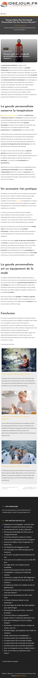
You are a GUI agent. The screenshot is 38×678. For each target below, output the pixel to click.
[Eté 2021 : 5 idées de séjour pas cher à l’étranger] (19, 360)
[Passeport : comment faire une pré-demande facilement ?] (19, 402)
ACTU (5, 49)
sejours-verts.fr (12, 512)
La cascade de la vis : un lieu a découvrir (17, 529)
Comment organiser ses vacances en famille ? (16, 466)
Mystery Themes (21, 676)
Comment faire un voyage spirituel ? (16, 615)
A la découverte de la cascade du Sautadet (19, 643)
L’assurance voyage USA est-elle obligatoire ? (19, 577)
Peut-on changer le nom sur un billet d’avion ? (19, 648)
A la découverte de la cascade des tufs (17, 638)
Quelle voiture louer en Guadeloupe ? (16, 635)
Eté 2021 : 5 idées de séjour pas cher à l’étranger (16, 374)
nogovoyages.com (24, 512)
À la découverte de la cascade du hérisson (18, 646)
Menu (4, 14)
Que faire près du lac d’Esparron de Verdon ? (29, 488)
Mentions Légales (13, 661)
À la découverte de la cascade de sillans (18, 641)
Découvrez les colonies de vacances (9, 488)
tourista (18, 201)
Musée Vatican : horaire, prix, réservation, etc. (19, 618)
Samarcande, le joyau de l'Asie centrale (17, 570)
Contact (4, 661)
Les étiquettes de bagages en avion (16, 547)
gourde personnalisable (9, 115)
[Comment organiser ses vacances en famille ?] (19, 452)
